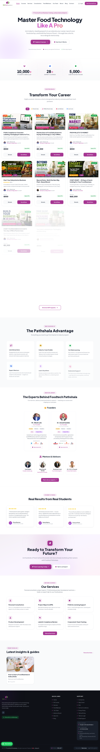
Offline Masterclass (48, 108)
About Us (55, 715)
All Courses (56, 702)
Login (81, 3)
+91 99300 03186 (84, 729)
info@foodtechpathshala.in (86, 724)
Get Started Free (91, 3)
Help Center (81, 702)
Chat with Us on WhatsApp (11, 717)
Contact (71, 3)
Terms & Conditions (83, 707)
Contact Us (81, 699)
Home (18, 3)
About (61, 3)
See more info (37, 447)
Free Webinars (47, 3)
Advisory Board (57, 713)
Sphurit (37, 748)
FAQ (79, 705)
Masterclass (36, 108)
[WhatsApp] (3, 712)
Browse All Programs (49, 307)
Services (30, 3)
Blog (66, 3)
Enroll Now (24, 154)
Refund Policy (82, 713)
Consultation (37, 3)
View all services (50, 633)
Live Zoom (70, 108)
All (27, 108)
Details (10, 154)
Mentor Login (82, 715)
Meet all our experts (49, 480)
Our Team (55, 3)
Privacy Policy (82, 710)
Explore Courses (40, 42)
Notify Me (24, 297)
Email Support (82, 718)
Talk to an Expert (62, 567)
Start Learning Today (40, 567)
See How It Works (61, 42)
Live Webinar (60, 108)
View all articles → (88, 652)
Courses (23, 3)
